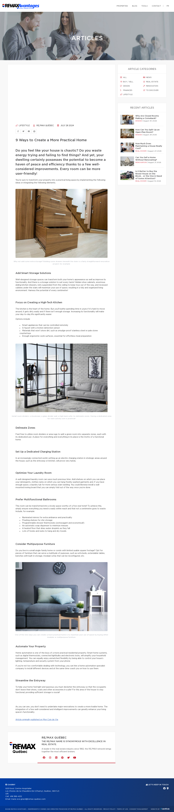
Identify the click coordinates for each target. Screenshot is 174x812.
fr (168, 6)
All (125, 77)
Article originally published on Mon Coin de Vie (36, 720)
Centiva (165, 809)
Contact (156, 6)
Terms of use (122, 809)
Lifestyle (24, 126)
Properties (122, 6)
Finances (127, 90)
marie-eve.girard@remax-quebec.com (28, 799)
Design (126, 86)
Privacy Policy (109, 809)
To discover (152, 90)
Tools (144, 6)
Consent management (138, 809)
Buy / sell (128, 82)
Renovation (152, 86)
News (149, 77)
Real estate (152, 82)
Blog (134, 6)
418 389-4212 (16, 796)
